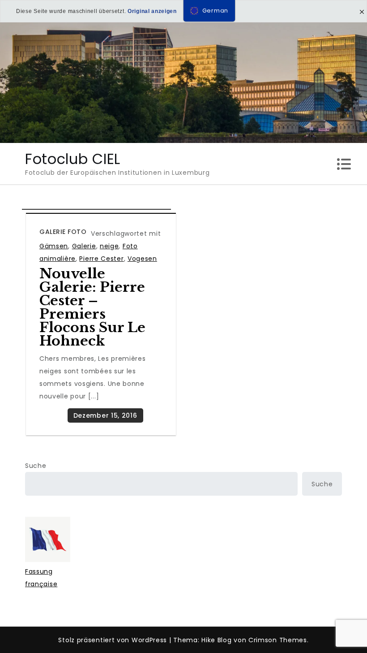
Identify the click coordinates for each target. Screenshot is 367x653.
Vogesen (142, 258)
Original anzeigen (152, 11)
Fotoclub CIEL (72, 159)
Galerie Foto (62, 231)
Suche (36, 465)
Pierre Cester (101, 258)
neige (109, 246)
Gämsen (53, 246)
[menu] (209, 11)
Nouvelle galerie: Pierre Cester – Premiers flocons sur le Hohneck (92, 307)
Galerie (84, 246)
